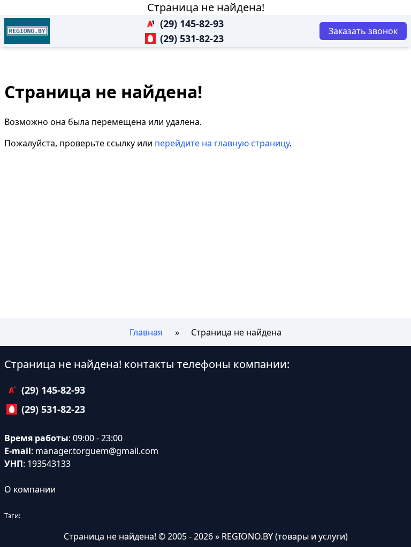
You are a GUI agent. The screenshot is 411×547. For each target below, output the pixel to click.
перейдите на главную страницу (222, 143)
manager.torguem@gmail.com (96, 451)
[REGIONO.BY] (27, 31)
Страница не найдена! (205, 7)
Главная (146, 332)
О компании (30, 489)
